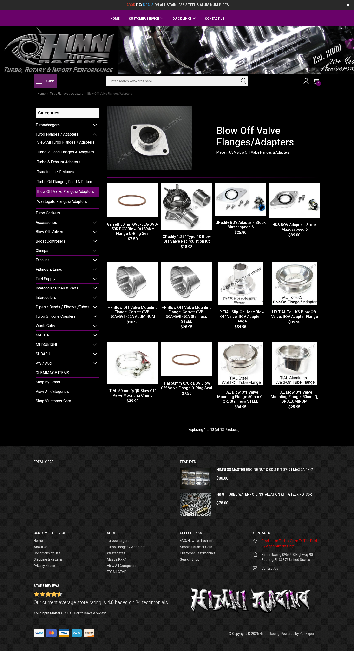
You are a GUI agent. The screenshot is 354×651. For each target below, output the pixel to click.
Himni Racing (269, 634)
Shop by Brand (48, 382)
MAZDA (42, 335)
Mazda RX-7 (116, 559)
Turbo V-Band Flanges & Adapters (65, 152)
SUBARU (43, 354)
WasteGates (46, 325)
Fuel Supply (45, 278)
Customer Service (144, 18)
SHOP (49, 81)
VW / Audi (44, 363)
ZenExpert (307, 634)
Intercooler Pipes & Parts (57, 288)
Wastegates (116, 553)
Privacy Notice (44, 566)
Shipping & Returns (48, 559)
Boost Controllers (50, 241)
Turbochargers (48, 125)
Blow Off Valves (49, 232)
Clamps (42, 250)
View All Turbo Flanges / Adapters (66, 142)
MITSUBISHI (46, 344)
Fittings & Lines (49, 269)
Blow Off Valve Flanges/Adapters (65, 191)
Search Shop (189, 559)
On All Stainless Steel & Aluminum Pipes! (177, 5)
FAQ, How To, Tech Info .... (199, 541)
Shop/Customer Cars (53, 401)
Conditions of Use (47, 553)
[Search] (243, 81)
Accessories (46, 222)
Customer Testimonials (197, 553)
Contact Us (214, 18)
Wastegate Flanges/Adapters (62, 201)
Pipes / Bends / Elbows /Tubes (62, 307)
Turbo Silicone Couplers (56, 316)
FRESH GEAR (116, 572)
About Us (41, 547)
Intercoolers (46, 297)
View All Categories (52, 391)
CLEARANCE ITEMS (52, 372)
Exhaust (42, 260)
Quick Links (181, 18)
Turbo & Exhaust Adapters (58, 162)
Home (114, 18)
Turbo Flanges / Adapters (66, 93)
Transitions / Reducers (56, 172)
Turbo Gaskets (48, 213)
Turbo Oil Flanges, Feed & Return (64, 181)
